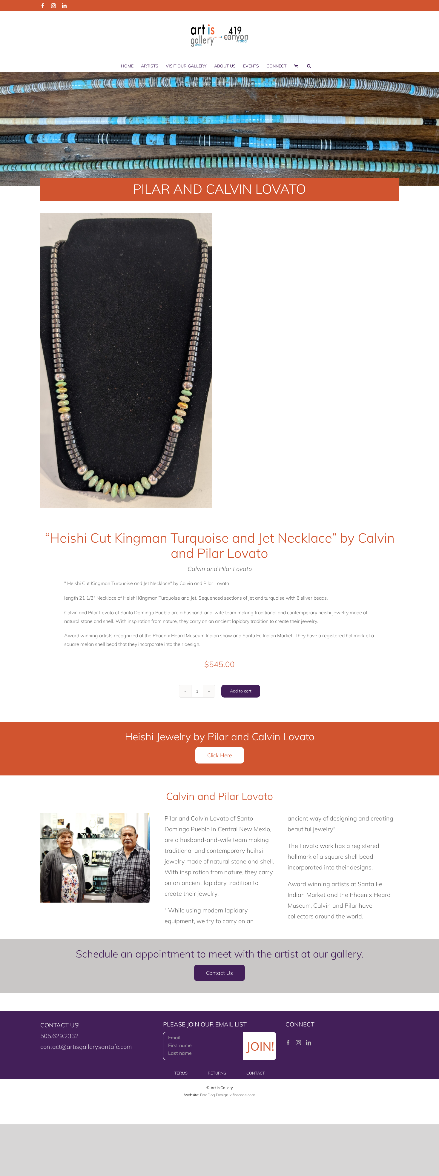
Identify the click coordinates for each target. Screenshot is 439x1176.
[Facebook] (288, 1042)
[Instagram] (298, 1042)
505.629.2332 (59, 1036)
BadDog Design (214, 1094)
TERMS (181, 1073)
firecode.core (244, 1094)
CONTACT (255, 1073)
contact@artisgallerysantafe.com (86, 1046)
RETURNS (217, 1073)
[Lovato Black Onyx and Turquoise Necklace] (126, 360)
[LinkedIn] (308, 1042)
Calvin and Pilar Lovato (220, 568)
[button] (309, 66)
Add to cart (240, 691)
